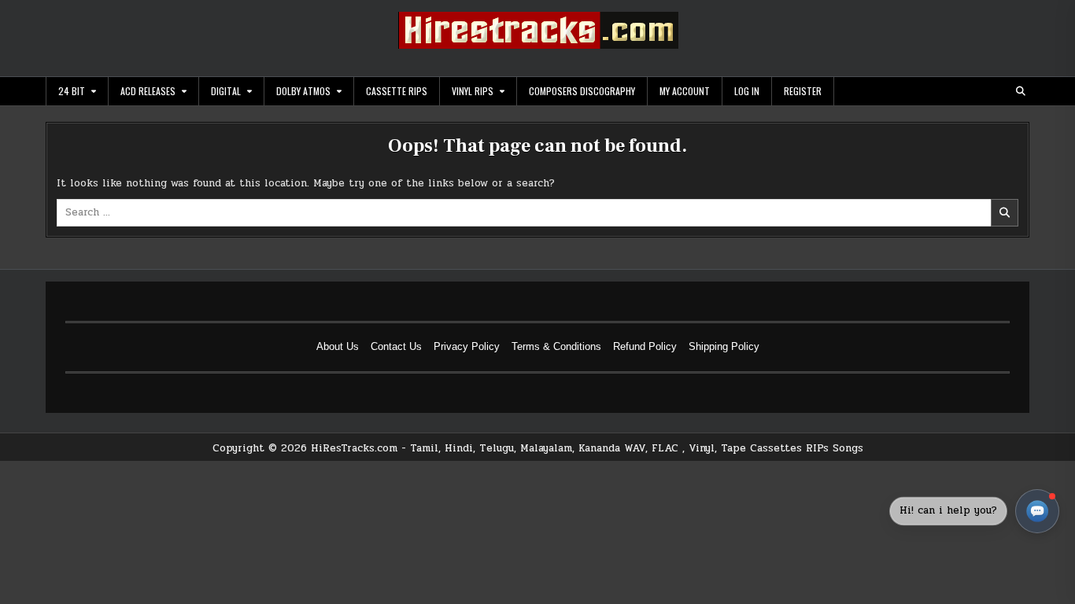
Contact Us (396, 346)
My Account (684, 91)
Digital (226, 91)
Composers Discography (582, 91)
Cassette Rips (396, 91)
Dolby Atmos (303, 91)
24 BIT (71, 91)
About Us (337, 346)
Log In (746, 91)
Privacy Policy (467, 346)
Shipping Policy (724, 346)
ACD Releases (147, 91)
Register (803, 91)
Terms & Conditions (556, 346)
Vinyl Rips (472, 91)
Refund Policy (645, 346)
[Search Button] (1020, 91)
